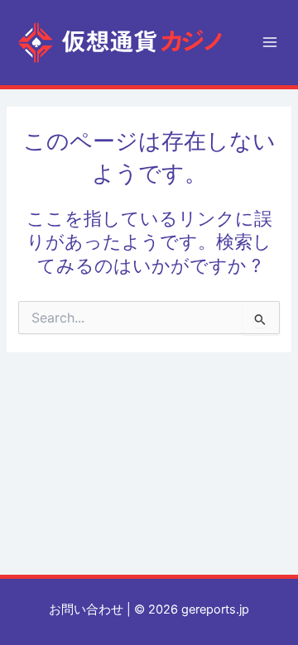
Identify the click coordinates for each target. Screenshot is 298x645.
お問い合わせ (86, 609)
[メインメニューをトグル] (269, 42)
